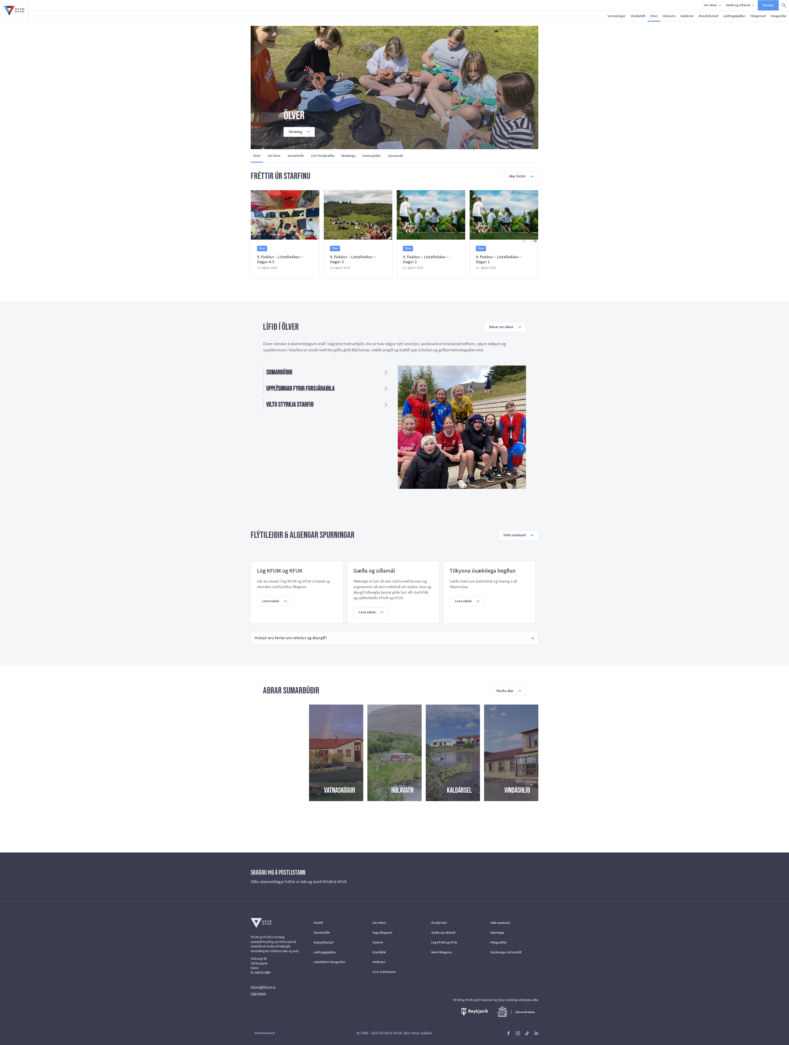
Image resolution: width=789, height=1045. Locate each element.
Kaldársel (687, 16)
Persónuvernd (265, 1033)
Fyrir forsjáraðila (322, 155)
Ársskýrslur (439, 922)
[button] (534, 241)
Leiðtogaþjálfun (734, 16)
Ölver (654, 16)
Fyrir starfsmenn (384, 972)
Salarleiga (497, 932)
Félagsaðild (498, 942)
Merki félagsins (441, 952)
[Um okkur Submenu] (720, 5)
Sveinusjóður (371, 155)
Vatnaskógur (617, 16)
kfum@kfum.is (263, 987)
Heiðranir (379, 962)
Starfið (318, 922)
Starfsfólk (379, 952)
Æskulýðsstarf (708, 16)
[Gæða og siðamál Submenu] (753, 5)
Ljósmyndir (396, 155)
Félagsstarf (758, 16)
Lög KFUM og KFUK (444, 942)
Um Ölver (274, 155)
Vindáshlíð (638, 16)
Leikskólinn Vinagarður (330, 962)
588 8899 (258, 994)
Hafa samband (500, 922)
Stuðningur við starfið (505, 952)
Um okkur (710, 5)
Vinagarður (779, 16)
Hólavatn (669, 16)
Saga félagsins (382, 932)
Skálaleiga (348, 155)
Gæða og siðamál (738, 5)
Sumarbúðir (296, 155)
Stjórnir (378, 942)
